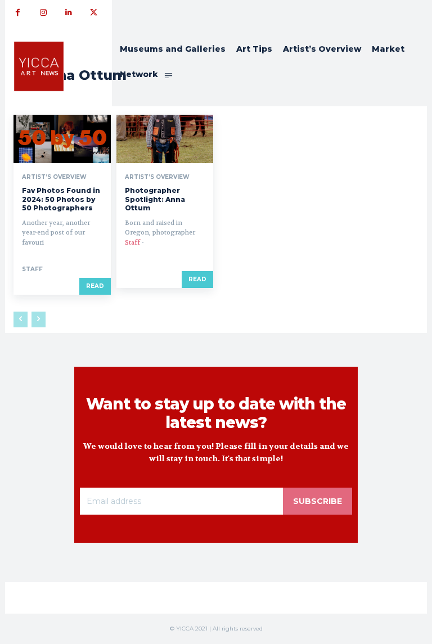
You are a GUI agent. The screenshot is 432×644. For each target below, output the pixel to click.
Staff (32, 269)
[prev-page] (21, 319)
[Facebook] (18, 12)
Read (95, 286)
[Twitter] (94, 12)
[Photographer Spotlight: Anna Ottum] (165, 139)
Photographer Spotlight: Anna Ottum (155, 199)
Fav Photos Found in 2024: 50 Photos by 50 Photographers (61, 199)
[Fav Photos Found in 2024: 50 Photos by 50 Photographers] (62, 139)
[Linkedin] (68, 12)
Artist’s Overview (54, 177)
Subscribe (317, 501)
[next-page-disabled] (39, 319)
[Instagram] (43, 12)
